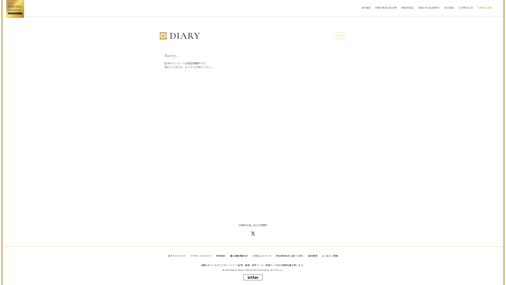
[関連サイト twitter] (253, 233)
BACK (340, 35)
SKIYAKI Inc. (277, 270)
